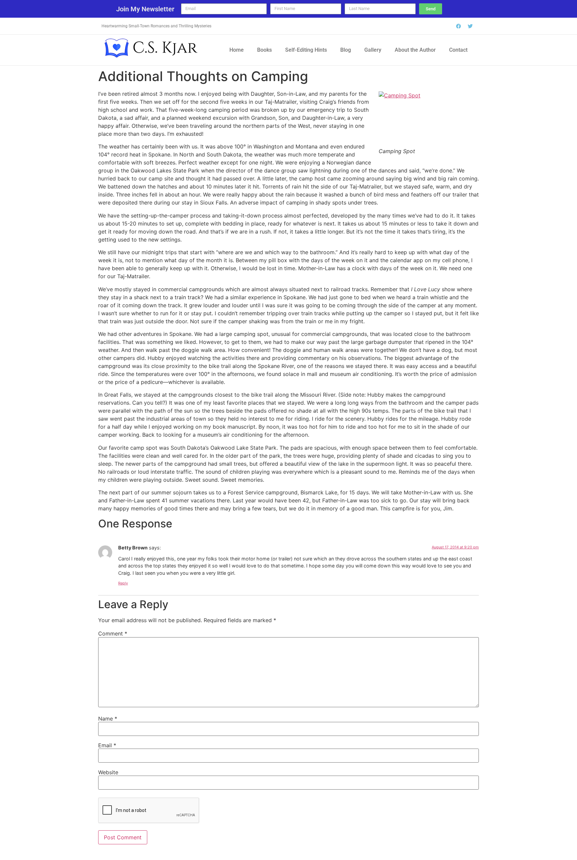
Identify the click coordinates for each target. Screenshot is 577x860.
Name (107, 718)
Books (264, 50)
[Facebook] (459, 26)
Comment (112, 633)
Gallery (372, 50)
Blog (345, 50)
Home (236, 50)
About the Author (415, 50)
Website (108, 772)
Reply (123, 583)
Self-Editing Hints (306, 50)
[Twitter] (470, 26)
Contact (458, 50)
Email (107, 745)
